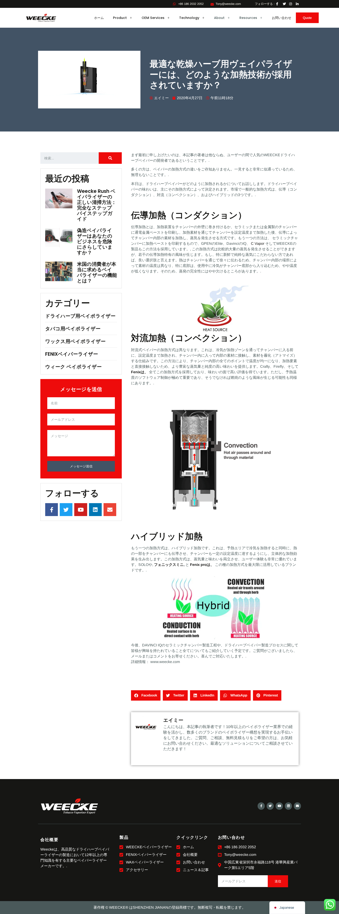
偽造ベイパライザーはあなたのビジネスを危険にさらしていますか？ (95, 241)
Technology (189, 17)
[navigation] (287, 907)
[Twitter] (270, 805)
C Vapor (257, 243)
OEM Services (153, 17)
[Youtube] (279, 805)
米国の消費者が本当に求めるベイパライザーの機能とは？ (97, 272)
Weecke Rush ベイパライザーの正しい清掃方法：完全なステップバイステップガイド (96, 205)
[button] (146, 695)
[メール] (297, 805)
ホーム (99, 17)
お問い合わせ (281, 17)
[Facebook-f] (261, 805)
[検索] (110, 158)
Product (120, 17)
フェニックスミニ (169, 565)
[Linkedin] (288, 805)
